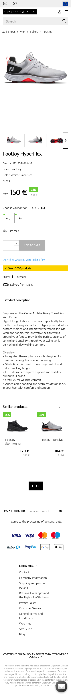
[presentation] (65, 140)
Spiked (34, 32)
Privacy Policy (27, 603)
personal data (53, 521)
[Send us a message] (14, 3)
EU (43, 208)
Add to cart (32, 245)
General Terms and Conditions (31, 616)
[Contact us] (5, 3)
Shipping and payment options (33, 585)
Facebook (21, 277)
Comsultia (35, 656)
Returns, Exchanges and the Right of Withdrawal (34, 595)
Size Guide (25, 629)
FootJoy (47, 32)
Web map (25, 623)
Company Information (33, 578)
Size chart (14, 231)
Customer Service (30, 608)
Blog (22, 634)
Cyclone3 (58, 654)
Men (22, 32)
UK (34, 208)
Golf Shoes (8, 32)
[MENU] (67, 12)
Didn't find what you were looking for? (24, 259)
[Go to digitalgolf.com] (65, 3)
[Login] (60, 12)
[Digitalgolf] (36, 486)
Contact (24, 572)
